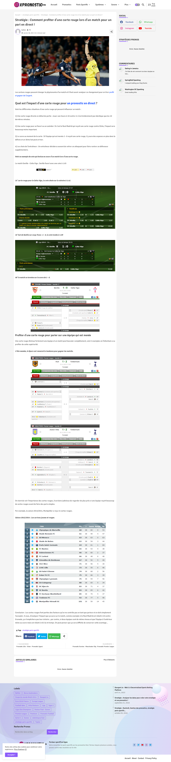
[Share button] (64, 636)
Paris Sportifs (82, 4)
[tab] (54, 4)
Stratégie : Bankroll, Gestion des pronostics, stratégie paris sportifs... (134, 709)
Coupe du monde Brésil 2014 (26, 697)
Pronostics (66, 4)
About (134, 758)
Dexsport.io (44, 697)
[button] (137, 5)
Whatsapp (55, 637)
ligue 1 (51, 705)
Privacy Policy (151, 758)
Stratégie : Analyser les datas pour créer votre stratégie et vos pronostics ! (135, 699)
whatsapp (148, 22)
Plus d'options (19, 749)
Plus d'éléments (109, 660)
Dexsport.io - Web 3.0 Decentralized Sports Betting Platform (133, 688)
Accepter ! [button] (11, 755)
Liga (43, 705)
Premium (33, 714)
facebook (129, 22)
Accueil (54, 4)
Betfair (17, 693)
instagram (129, 28)
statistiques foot (38, 718)
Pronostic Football (47, 714)
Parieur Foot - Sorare (42, 710)
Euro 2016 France (22, 701)
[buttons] (134, 744)
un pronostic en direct (81, 103)
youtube (148, 28)
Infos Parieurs (33, 705)
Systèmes (99, 4)
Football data (20, 705)
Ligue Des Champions (23, 710)
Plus (126, 4)
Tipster (37, 722)
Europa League (37, 701)
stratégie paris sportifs (31, 15)
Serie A (18, 718)
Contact (141, 758)
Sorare (114, 4)
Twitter (43, 637)
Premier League (21, 714)
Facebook (31, 637)
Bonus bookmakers (31, 693)
